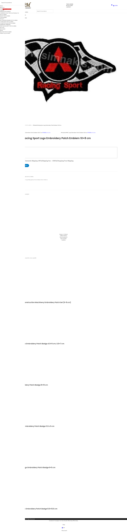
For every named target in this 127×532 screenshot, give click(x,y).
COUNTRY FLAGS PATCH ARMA (7, 23)
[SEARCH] (51, 11)
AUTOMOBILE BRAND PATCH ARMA (8, 20)
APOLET (2, 18)
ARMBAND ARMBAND (5, 24)
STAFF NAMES (3, 17)
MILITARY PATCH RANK (6, 31)
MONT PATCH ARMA (5, 16)
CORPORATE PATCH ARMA (6, 21)
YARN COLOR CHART (5, 33)
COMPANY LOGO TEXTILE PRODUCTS (9, 13)
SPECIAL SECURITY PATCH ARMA (8, 26)
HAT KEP (2, 27)
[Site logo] (63, 5)
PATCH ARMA (3, 14)
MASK (1, 30)
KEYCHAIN (2, 29)
